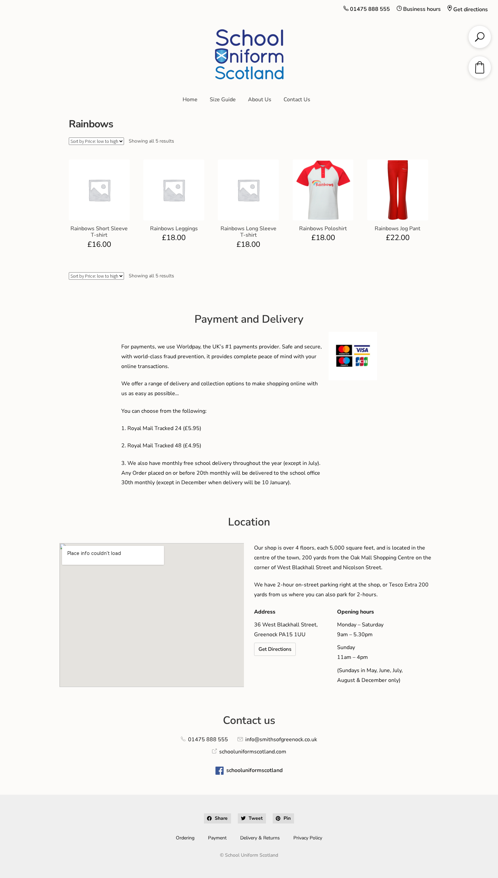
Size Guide (223, 99)
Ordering (185, 838)
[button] (217, 818)
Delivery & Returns (260, 838)
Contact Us (297, 99)
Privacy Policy (307, 838)
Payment (217, 838)
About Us (259, 99)
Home (190, 99)
